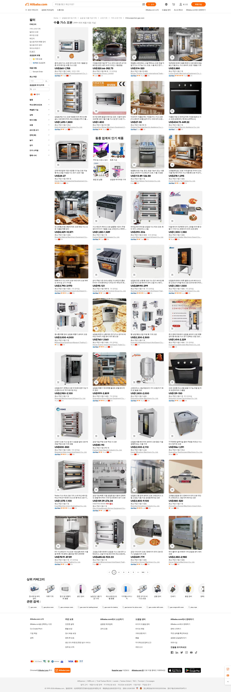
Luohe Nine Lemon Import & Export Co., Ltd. (147, 237)
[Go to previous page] (109, 572)
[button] (143, 4)
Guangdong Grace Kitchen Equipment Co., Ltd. (109, 398)
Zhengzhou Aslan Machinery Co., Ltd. (144, 398)
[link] (228, 669)
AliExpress (81, 681)
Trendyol (141, 681)
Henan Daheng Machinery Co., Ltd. (182, 562)
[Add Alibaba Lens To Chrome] (63, 670)
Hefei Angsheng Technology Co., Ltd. (68, 127)
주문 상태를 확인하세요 (179, 633)
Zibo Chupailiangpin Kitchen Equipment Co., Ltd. (109, 508)
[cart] (174, 5)
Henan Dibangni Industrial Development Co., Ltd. (71, 181)
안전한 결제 (69, 624)
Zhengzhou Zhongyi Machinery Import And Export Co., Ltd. (185, 506)
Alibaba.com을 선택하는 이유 (41, 624)
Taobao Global (125, 681)
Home (56, 18)
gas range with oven (177, 607)
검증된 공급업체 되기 (178, 638)
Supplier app (117, 670)
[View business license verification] (137, 688)
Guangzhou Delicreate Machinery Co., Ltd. (184, 345)
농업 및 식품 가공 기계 (88, 18)
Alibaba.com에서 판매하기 (180, 624)
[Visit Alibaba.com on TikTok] (196, 652)
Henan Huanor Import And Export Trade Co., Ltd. (109, 345)
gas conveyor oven (67, 607)
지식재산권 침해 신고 (143, 642)
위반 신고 (139, 647)
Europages (150, 681)
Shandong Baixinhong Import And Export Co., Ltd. (71, 291)
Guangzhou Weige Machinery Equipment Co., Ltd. (109, 127)
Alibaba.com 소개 (37, 619)
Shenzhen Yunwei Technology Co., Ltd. (183, 398)
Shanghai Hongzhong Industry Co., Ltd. (145, 506)
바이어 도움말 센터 (142, 624)
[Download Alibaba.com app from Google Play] (193, 670)
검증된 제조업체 (106, 624)
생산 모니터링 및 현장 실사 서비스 (78, 642)
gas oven (34, 607)
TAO (134, 681)
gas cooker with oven (156, 607)
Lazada (115, 681)
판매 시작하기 (176, 629)
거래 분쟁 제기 (140, 633)
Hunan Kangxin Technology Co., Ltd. (182, 181)
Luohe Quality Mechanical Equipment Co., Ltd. (185, 73)
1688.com (90, 681)
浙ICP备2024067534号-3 (176, 688)
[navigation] (39, 295)
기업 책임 (33, 633)
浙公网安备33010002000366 (155, 688)
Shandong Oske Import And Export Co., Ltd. (71, 452)
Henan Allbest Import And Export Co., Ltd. (184, 291)
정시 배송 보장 (70, 633)
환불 (137, 638)
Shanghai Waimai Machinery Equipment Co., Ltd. (71, 237)
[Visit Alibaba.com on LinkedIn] (176, 652)
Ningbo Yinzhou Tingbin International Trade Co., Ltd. (147, 73)
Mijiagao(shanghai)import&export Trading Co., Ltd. (71, 342)
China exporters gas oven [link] (134, 18)
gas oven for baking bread (89, 607)
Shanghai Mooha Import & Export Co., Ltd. (70, 398)
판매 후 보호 (69, 638)
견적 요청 (103, 629)
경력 (31, 638)
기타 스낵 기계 (116, 18)
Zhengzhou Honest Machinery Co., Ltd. (145, 562)
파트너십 (174, 642)
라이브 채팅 (139, 629)
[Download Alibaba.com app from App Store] (175, 670)
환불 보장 (68, 629)
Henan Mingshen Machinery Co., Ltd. (144, 452)
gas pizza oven (49, 607)
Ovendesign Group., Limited (103, 73)
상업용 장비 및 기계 (69, 18)
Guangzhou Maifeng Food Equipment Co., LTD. (71, 73)
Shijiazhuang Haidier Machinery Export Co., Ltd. (185, 237)
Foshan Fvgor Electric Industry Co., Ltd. (107, 450)
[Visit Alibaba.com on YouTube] (191, 652)
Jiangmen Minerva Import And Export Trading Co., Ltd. (109, 562)
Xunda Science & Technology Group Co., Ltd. (109, 291)
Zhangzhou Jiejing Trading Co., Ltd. (67, 562)
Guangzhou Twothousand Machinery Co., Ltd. (185, 452)
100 (143, 572)
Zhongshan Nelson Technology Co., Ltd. (145, 181)
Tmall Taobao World (103, 681)
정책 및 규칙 (69, 647)
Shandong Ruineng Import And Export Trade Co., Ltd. (147, 291)
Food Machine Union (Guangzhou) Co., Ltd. (70, 506)
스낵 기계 (103, 18)
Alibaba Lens (43, 670)
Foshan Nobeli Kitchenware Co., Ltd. (106, 237)
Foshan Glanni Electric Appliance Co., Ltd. (184, 127)
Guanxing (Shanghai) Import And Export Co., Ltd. (147, 342)
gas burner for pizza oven (133, 607)
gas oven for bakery (111, 607)
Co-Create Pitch (36, 629)
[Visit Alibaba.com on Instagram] (186, 652)
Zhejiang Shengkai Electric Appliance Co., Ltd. (147, 127)
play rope (194, 607)
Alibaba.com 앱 (138, 670)
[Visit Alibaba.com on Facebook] (172, 652)
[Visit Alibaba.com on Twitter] (181, 652)
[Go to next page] (148, 572)
